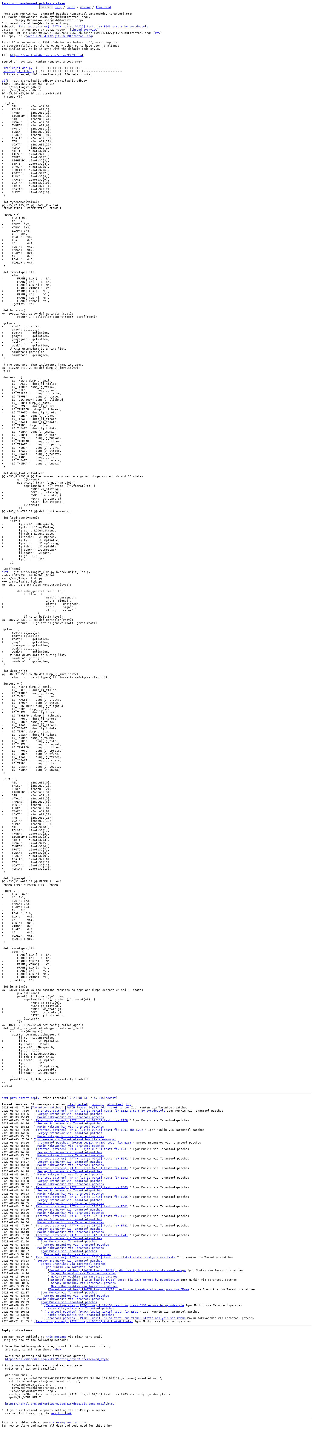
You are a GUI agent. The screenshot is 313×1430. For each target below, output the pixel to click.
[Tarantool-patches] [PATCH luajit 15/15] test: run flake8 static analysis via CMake (104, 1257)
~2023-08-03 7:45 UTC (86, 1098)
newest (111, 1098)
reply (35, 1098)
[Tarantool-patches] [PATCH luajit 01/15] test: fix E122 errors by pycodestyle (99, 1110)
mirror (85, 7)
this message (56, 1336)
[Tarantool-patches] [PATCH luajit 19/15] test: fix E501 (91, 1311)
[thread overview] (84, 29)
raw (157, 32)
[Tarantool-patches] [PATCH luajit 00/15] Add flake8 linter (80, 1107)
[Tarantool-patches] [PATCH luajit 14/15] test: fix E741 (81, 1235)
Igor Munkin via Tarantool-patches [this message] (75, 1139)
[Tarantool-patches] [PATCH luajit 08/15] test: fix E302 (81, 1177)
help (58, 7)
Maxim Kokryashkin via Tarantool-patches (70, 1117)
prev (13, 1098)
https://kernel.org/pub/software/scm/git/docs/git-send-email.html (59, 1403)
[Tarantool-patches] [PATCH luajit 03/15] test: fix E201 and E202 (88, 1129)
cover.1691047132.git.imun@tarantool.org (59, 36)
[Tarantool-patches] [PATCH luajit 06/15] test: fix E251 (81, 1158)
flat (71, 1104)
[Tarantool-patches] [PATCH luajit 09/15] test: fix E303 (81, 1187)
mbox (58, 1349)
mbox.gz (98, 1104)
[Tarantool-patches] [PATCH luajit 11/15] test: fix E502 (81, 1206)
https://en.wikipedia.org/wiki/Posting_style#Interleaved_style (57, 1359)
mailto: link (61, 1413)
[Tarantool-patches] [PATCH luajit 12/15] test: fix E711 (81, 1216)
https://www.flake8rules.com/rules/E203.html (46, 55)
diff (5, 80)
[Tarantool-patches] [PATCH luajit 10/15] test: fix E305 (81, 1196)
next (5, 1098)
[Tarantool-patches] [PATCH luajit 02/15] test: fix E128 (81, 1120)
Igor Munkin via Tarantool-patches (69, 1241)
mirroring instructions (68, 1422)
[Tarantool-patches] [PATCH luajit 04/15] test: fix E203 (84, 1142)
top (128, 1104)
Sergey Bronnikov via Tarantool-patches (69, 1113)
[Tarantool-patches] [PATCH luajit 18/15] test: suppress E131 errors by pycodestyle (114, 1305)
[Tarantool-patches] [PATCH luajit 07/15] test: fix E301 (81, 1168)
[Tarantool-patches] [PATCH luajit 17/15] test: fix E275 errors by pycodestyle (113, 1279)
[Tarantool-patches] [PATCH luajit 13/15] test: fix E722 (81, 1225)
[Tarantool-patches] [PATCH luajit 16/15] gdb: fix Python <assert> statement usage (117, 1270)
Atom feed (103, 7)
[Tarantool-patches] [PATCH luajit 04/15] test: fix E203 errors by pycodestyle (82, 26)
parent (24, 1098)
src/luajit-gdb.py (17, 68)
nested (82, 1104)
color (71, 7)
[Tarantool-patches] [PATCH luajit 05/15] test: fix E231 (81, 1149)
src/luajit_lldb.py (18, 71)
